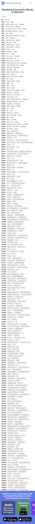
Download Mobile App (13, 3)
